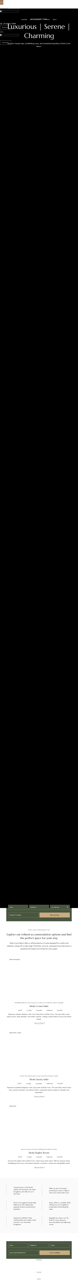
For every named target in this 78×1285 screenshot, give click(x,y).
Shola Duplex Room (39, 1152)
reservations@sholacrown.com (39, 1283)
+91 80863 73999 (9, 24)
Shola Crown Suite (39, 1006)
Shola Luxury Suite (39, 1079)
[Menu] (1, 2)
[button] (5, 27)
